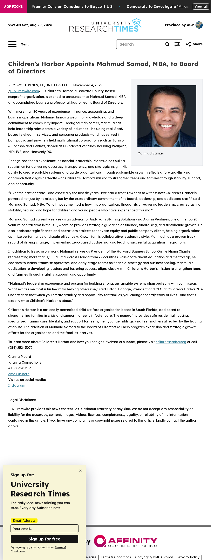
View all (201, 6)
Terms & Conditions (116, 557)
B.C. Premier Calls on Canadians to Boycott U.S (68, 6)
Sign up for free (44, 538)
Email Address (24, 520)
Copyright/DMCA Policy (154, 557)
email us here (18, 374)
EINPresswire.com (24, 91)
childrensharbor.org (171, 342)
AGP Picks (13, 7)
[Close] (80, 471)
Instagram (16, 385)
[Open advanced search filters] (177, 44)
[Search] (167, 44)
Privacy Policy (188, 557)
